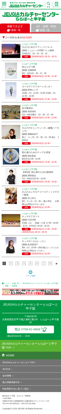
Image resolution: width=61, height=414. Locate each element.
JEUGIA (6, 369)
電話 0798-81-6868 (27, 329)
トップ (6, 283)
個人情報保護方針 (11, 382)
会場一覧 (15, 283)
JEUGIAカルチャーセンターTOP (18, 362)
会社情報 (6, 375)
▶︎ (57, 263)
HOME (10, 355)
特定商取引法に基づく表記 (15, 389)
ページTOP (30, 276)
